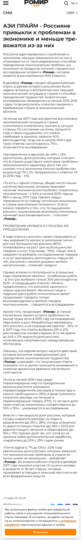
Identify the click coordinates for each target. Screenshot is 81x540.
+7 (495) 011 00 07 (14, 498)
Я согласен (40, 532)
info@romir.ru (12, 504)
